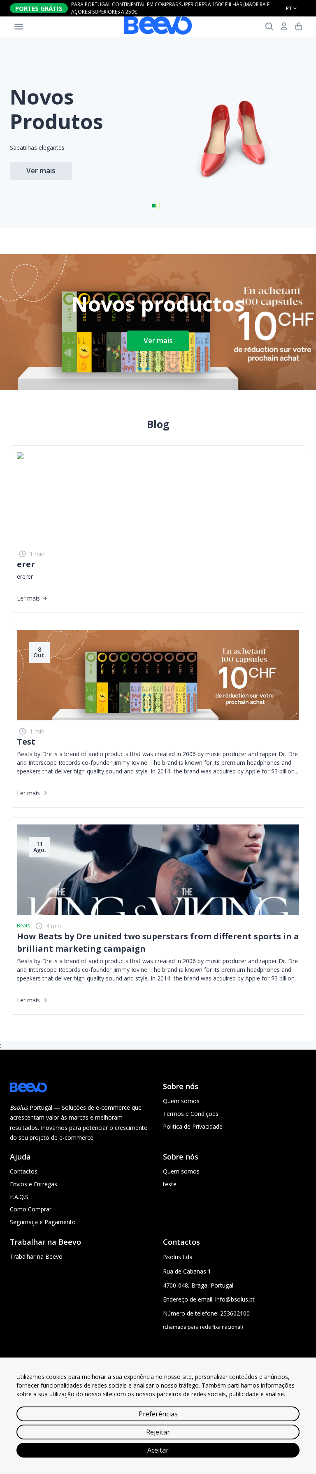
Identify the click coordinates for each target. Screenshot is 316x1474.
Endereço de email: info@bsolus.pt (209, 1299)
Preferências (158, 1413)
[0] (298, 26)
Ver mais (158, 340)
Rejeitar (158, 1432)
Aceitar (158, 1450)
